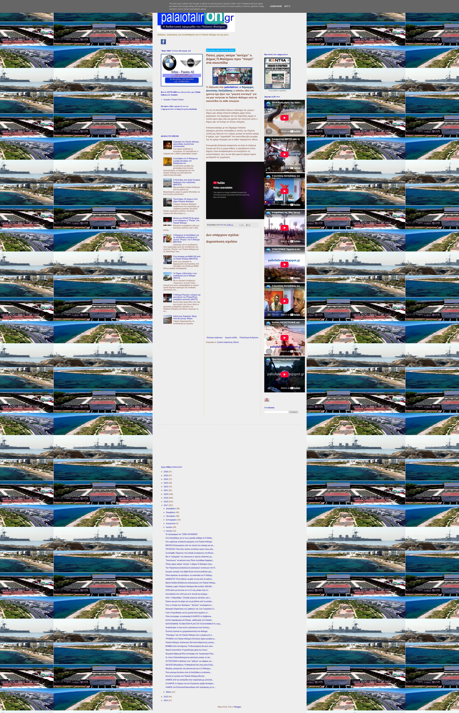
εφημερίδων (283, 90)
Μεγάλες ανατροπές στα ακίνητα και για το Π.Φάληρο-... (189, 669)
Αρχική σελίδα (231, 338)
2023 (166, 483)
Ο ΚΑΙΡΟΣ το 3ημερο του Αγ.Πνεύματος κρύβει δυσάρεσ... (190, 683)
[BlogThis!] (242, 225)
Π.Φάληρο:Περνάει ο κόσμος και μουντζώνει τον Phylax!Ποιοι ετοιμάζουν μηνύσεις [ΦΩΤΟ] (186, 297)
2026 (166, 472)
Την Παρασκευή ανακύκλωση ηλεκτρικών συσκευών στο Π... (191, 568)
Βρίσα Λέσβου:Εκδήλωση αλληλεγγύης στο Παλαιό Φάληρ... (191, 583)
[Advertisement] (232, 315)
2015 (166, 697)
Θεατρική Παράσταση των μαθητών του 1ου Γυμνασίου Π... (190, 609)
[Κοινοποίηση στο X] (244, 225)
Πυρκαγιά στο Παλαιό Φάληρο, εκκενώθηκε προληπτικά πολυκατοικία (186, 144)
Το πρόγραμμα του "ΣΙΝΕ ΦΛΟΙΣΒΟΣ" (182, 534)
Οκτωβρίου (171, 516)
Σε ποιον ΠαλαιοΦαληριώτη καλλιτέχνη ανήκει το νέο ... (189, 657)
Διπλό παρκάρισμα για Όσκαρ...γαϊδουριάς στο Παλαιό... (189, 620)
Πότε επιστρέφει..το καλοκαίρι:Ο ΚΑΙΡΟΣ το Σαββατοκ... (189, 616)
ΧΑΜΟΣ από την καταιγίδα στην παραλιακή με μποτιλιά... (189, 680)
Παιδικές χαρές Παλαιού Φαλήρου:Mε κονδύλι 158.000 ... (189, 586)
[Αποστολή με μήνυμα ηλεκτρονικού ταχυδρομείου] (240, 225)
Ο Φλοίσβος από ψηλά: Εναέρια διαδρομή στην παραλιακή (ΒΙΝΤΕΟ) (186, 182)
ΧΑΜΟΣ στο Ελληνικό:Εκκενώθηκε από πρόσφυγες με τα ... (191, 687)
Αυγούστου (171, 523)
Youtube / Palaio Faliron (173, 100)
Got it (287, 6)
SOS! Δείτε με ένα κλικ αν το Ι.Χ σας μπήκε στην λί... (187, 590)
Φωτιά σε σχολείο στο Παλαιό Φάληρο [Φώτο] (185, 676)
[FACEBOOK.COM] (163, 44)
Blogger (237, 707)
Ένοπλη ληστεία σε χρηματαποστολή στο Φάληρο (187, 631)
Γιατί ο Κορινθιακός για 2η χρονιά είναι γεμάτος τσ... (187, 613)
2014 (166, 700)
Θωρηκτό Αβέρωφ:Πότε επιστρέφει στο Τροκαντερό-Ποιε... (190, 654)
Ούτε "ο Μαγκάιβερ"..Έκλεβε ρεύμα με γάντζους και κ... (188, 598)
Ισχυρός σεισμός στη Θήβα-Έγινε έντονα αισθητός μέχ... (189, 572)
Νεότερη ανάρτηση (214, 338)
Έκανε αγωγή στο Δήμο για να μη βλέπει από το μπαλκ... (189, 601)
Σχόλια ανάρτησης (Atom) (228, 342)
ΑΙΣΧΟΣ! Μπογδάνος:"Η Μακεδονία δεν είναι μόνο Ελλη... (190, 665)
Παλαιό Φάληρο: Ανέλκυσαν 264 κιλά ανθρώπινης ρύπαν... (190, 642)
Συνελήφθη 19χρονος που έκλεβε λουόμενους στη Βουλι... (190, 553)
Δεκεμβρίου (171, 509)
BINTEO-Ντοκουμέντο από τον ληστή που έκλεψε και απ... (190, 545)
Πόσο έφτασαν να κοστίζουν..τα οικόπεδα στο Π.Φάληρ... (189, 575)
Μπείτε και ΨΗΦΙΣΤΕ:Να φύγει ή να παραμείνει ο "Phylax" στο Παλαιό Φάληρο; (186, 220)
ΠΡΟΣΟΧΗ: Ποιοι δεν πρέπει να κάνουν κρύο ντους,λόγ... (190, 549)
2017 (166, 505)
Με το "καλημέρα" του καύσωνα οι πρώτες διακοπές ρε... (189, 557)
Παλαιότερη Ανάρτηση (249, 338)
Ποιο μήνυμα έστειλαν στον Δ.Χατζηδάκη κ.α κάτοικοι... (188, 672)
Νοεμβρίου (171, 512)
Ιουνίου (169, 531)
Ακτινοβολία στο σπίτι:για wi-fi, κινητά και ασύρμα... (187, 594)
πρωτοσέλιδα (274, 90)
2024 (166, 479)
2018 (166, 502)
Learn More (276, 6)
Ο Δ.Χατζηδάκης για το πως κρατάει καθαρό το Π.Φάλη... (189, 538)
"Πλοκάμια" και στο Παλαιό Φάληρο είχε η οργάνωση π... (189, 635)
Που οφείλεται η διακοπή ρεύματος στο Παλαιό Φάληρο (189, 542)
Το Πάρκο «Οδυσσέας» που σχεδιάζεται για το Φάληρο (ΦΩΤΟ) (185, 275)
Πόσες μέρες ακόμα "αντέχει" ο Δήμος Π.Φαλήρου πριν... (189, 564)
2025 (166, 475)
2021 (166, 490)
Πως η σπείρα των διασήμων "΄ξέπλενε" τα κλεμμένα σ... (189, 605)
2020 (166, 494)
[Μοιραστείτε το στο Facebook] (247, 225)
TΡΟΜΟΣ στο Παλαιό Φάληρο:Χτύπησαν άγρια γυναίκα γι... (191, 639)
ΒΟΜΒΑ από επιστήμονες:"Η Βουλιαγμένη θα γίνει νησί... (190, 646)
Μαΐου (169, 692)
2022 (166, 487)
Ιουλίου (169, 527)
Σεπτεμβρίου (171, 520)
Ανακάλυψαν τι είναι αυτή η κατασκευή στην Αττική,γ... (188, 627)
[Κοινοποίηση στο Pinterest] (249, 225)
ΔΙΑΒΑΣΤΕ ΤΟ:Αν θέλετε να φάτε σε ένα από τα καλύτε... (189, 579)
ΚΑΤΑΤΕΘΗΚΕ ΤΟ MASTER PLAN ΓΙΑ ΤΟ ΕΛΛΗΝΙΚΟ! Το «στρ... (193, 624)
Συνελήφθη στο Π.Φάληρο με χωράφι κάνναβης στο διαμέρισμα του (185, 160)
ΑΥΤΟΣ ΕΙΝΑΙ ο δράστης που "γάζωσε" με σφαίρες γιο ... (189, 661)
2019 (166, 498)
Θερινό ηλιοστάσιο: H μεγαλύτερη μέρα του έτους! (186, 650)
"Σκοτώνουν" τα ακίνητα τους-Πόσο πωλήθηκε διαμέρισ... (190, 560)
